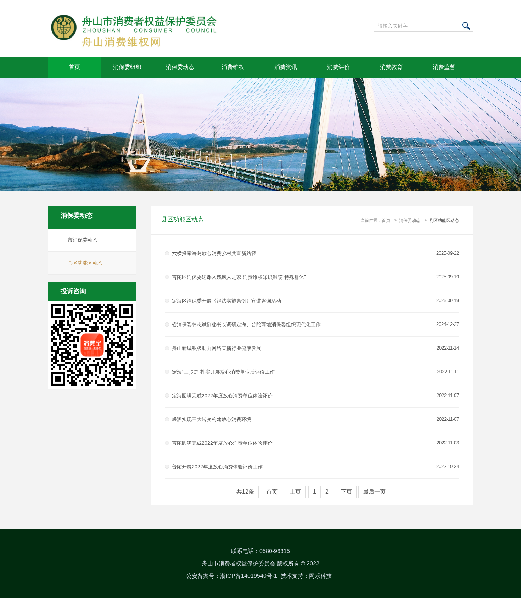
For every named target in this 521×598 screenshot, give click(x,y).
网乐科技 (320, 576)
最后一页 (374, 492)
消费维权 (233, 67)
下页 (346, 492)
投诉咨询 (73, 291)
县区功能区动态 (85, 263)
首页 (74, 67)
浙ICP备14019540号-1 (248, 576)
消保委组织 (127, 67)
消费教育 (391, 67)
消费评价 (338, 67)
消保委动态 (180, 67)
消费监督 (444, 67)
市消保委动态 (82, 240)
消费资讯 (285, 67)
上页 (295, 492)
